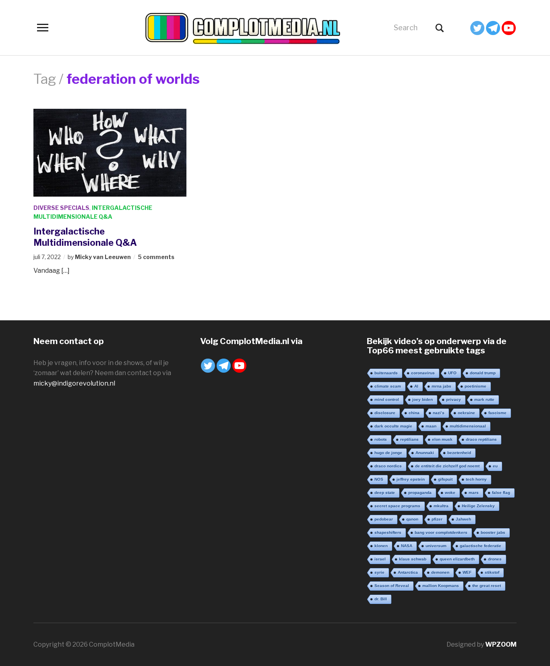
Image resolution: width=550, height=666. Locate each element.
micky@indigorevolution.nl (74, 383)
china (414, 413)
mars (474, 492)
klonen (381, 546)
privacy (453, 399)
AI (416, 386)
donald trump (483, 373)
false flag (501, 492)
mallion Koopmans (440, 585)
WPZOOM (501, 644)
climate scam (387, 386)
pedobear (383, 519)
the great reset (486, 585)
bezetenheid (459, 452)
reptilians (409, 439)
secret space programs (397, 506)
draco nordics (388, 466)
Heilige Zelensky (478, 506)
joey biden (422, 399)
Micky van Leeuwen (103, 256)
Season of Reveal (391, 585)
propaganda (420, 492)
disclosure (384, 413)
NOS (378, 479)
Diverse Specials (61, 207)
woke (450, 492)
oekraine (466, 413)
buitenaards (386, 373)
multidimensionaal (468, 426)
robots (380, 439)
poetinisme (475, 386)
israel (380, 559)
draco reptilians (481, 439)
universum (436, 546)
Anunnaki (425, 452)
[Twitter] (477, 28)
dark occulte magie (393, 426)
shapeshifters (387, 532)
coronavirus (423, 373)
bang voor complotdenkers (441, 532)
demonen (440, 572)
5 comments (156, 256)
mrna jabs (441, 386)
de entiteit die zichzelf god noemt (447, 466)
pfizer (437, 519)
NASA (406, 546)
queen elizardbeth (457, 559)
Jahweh (463, 519)
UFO (452, 373)
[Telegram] (493, 28)
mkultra (441, 506)
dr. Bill (380, 599)
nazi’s (439, 413)
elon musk (442, 439)
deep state (384, 492)
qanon (412, 519)
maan (431, 426)
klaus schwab (412, 559)
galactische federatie (480, 546)
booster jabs (493, 532)
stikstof (492, 572)
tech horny (476, 479)
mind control (386, 399)
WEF (467, 572)
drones (495, 559)
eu (495, 466)
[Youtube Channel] (509, 28)
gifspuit (445, 479)
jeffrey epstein (411, 479)
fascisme (497, 413)
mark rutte (484, 399)
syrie (379, 572)
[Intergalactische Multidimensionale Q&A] (109, 152)
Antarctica (408, 572)
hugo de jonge (388, 452)
